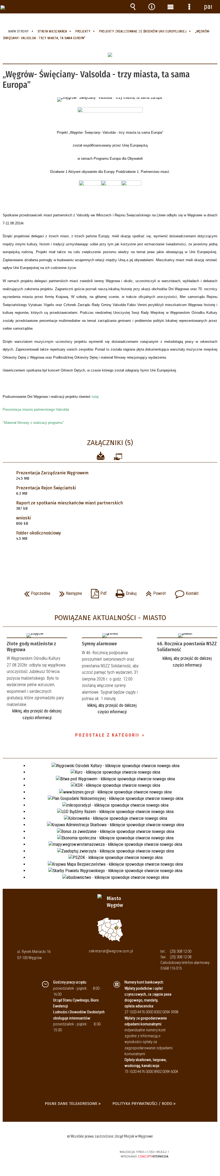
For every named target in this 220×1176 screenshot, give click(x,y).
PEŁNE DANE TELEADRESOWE (71, 1103)
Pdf (97, 592)
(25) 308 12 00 (180, 951)
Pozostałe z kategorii (107, 735)
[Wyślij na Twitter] (109, 559)
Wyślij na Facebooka (100, 559)
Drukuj (125, 592)
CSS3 (76, 1152)
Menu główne (170, 7)
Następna (69, 592)
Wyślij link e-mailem (119, 559)
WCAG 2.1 (93, 1152)
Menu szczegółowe (189, 7)
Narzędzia (152, 7)
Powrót (154, 592)
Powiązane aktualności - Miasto (110, 618)
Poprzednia (35, 592)
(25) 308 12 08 (180, 957)
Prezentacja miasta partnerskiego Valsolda (36, 409)
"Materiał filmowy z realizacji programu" (33, 423)
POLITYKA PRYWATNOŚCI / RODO (142, 1103)
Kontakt (185, 592)
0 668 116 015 (171, 968)
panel (208, 6)
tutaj (95, 397)
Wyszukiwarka (133, 7)
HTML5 (68, 1152)
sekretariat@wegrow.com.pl (111, 951)
